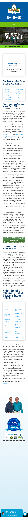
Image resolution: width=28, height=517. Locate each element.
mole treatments (19, 134)
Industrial (7, 321)
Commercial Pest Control (10, 470)
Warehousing (18, 321)
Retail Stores (8, 319)
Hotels (17, 305)
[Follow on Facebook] (4, 505)
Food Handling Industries (7, 337)
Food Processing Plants (7, 305)
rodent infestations (18, 136)
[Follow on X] (7, 505)
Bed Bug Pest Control (9, 475)
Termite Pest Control (9, 472)
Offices (6, 326)
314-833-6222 (14, 17)
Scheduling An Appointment (14, 65)
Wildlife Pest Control (9, 478)
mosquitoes (16, 133)
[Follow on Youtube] (10, 505)
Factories (17, 337)
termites (5, 134)
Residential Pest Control (10, 467)
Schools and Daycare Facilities (18, 315)
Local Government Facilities (18, 325)
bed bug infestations (8, 136)
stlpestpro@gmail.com (12, 496)
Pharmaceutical (19, 319)
